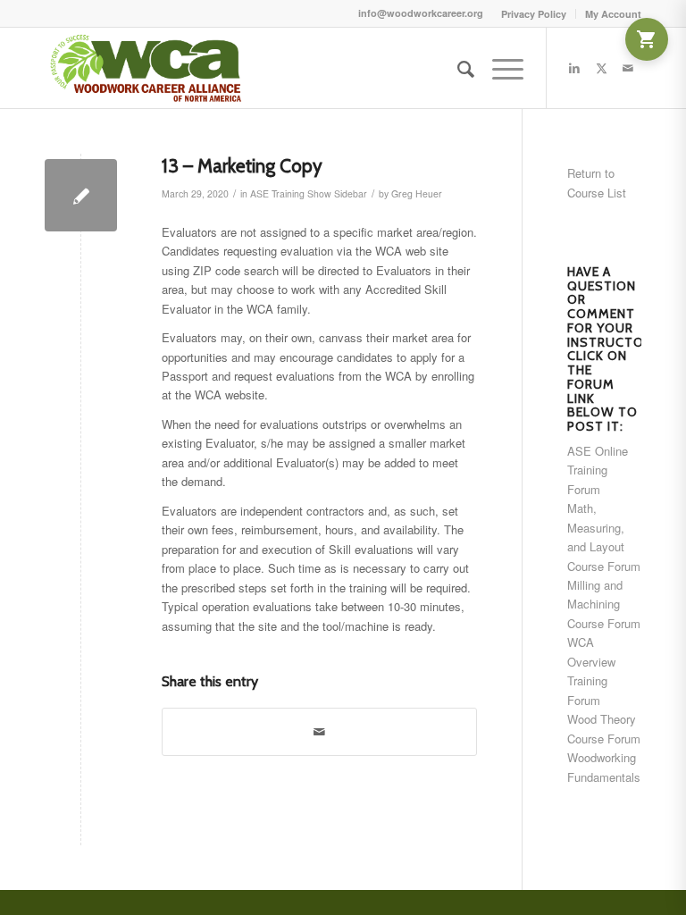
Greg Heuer (416, 193)
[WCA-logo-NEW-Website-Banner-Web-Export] (148, 68)
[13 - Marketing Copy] (81, 195)
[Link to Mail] (628, 68)
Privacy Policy (533, 14)
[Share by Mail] (319, 732)
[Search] (456, 68)
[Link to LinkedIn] (574, 68)
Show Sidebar (337, 193)
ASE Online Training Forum (597, 470)
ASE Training (277, 193)
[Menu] (498, 68)
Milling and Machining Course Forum (603, 604)
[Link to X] (601, 68)
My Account (613, 14)
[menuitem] (534, 14)
